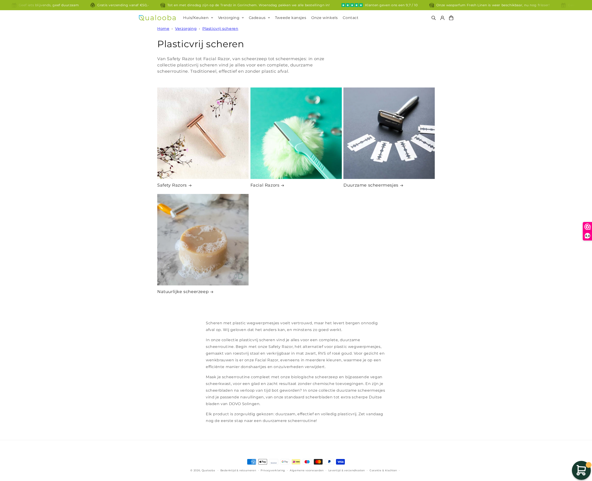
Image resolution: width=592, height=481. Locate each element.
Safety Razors (172, 185)
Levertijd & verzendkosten (346, 470)
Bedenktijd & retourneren (238, 470)
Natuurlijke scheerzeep (183, 291)
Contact (350, 18)
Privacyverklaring (273, 470)
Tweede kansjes (290, 18)
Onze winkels (324, 18)
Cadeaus (257, 18)
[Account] (442, 18)
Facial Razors (265, 185)
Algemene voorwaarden (307, 470)
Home (163, 28)
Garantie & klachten (383, 470)
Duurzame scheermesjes (370, 185)
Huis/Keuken (196, 18)
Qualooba (208, 470)
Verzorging (229, 18)
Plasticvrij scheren (220, 28)
